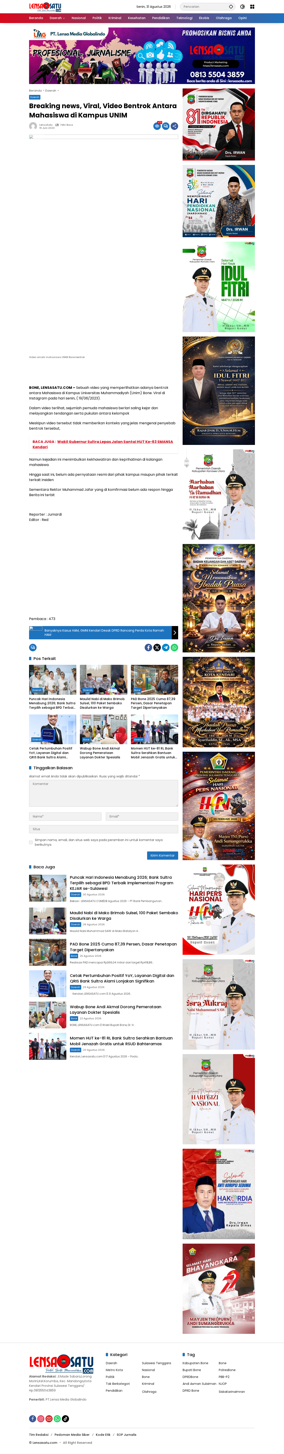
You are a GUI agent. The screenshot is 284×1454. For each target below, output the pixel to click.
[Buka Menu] (252, 6)
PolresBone (227, 1370)
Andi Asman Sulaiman (199, 1384)
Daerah (34, 97)
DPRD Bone (191, 1390)
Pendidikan (114, 1390)
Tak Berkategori (118, 1384)
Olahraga (149, 1391)
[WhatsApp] (174, 647)
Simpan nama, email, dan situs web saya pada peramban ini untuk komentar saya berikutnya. (99, 842)
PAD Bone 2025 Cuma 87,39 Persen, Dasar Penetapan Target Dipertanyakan (153, 703)
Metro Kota (114, 1370)
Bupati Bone (192, 1370)
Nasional (148, 1370)
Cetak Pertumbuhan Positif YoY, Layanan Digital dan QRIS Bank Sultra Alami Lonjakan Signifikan (50, 752)
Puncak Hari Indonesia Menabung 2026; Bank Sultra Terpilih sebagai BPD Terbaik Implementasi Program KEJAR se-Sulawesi (52, 703)
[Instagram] (40, 1418)
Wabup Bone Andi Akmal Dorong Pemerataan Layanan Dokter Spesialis (100, 752)
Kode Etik (103, 1434)
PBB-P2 (224, 1377)
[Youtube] (49, 1418)
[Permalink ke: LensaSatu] (34, 126)
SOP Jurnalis (126, 1434)
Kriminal (148, 1384)
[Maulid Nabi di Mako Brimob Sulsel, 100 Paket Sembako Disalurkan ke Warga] (103, 680)
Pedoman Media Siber (72, 1434)
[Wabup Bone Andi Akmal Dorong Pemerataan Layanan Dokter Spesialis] (103, 729)
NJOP (223, 1384)
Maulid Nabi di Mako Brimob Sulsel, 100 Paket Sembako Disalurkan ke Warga (102, 703)
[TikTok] (65, 1418)
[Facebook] (148, 647)
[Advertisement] (103, 571)
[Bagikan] (174, 126)
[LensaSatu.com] (45, 6)
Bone (137, 690)
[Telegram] (166, 647)
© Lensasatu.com (43, 1442)
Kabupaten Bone (195, 1363)
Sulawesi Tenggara (156, 1363)
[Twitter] (157, 647)
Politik (110, 1377)
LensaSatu (46, 125)
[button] (231, 6)
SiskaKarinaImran (232, 1391)
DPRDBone (190, 1377)
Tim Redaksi (38, 1434)
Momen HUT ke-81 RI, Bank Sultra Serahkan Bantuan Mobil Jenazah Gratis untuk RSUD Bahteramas (153, 752)
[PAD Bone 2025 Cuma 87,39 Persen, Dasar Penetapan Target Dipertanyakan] (154, 680)
